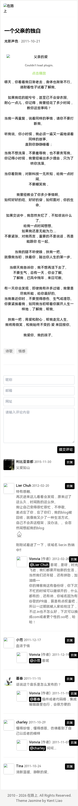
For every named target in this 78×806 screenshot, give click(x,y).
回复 (70, 462)
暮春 (19, 678)
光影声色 (11, 41)
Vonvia (34, 559)
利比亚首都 (24, 462)
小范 (19, 640)
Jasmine (34, 801)
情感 (21, 351)
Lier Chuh (23, 486)
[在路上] (8, 8)
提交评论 (66, 450)
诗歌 (9, 351)
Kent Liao (54, 801)
